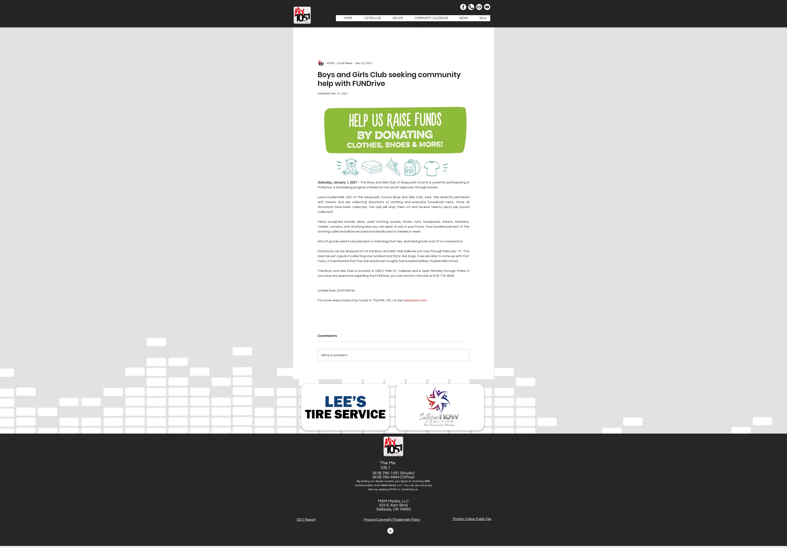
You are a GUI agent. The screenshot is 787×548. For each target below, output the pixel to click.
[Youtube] (487, 7)
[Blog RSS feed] (390, 531)
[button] (396, 18)
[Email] (479, 7)
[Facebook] (463, 7)
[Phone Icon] (471, 7)
